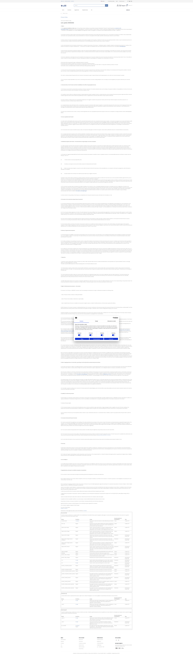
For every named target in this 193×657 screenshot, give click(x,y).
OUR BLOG (128, 10)
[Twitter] (129, 1)
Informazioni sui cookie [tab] (112, 321)
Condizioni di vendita (82, 643)
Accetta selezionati (96, 339)
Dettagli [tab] (96, 321)
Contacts (62, 643)
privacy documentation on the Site (104, 435)
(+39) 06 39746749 (100, 643)
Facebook (116, 640)
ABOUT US (62, 1)
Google (77, 560)
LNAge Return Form (107, 374)
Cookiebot (85, 510)
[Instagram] (131, 1)
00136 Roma (99, 641)
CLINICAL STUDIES (67, 1)
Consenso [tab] (81, 321)
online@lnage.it (122, 46)
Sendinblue (77, 625)
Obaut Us (62, 641)
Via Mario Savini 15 (100, 639)
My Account (81, 639)
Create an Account (121, 1)
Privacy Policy (81, 648)
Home (61, 13)
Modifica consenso (64, 508)
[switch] (90, 335)
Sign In (117, 1)
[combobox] (91, 5)
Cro (61, 645)
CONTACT (72, 1)
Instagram (119, 640)
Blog (61, 646)
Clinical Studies (63, 639)
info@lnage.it (99, 645)
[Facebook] (128, 1)
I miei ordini (81, 641)
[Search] (106, 5)
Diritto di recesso (81, 646)
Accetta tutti (111, 339)
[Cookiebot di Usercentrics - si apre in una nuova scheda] (113, 318)
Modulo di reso (81, 645)
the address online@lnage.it (81, 190)
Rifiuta (82, 339)
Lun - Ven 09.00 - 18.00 (100, 646)
